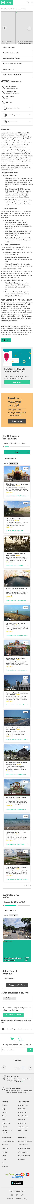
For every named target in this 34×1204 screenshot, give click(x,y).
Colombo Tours (23, 1105)
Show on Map (17, 382)
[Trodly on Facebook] (12, 1195)
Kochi (4, 1159)
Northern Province (16, 9)
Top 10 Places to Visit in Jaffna (12, 64)
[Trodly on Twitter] (22, 1195)
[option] (17, 27)
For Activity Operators (25, 1141)
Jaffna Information (9, 47)
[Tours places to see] (6, 2)
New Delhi (5, 1145)
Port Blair (5, 1166)
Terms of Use (11, 1199)
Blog (3, 1109)
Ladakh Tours (22, 1130)
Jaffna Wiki (9, 102)
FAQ (3, 1119)
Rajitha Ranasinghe (11, 43)
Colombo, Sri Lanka (8, 1141)
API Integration (22, 1152)
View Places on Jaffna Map (11, 58)
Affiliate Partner (23, 1145)
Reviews (4, 1112)
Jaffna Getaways (8, 69)
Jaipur (4, 1156)
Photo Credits (6, 1123)
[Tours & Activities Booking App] (17, 1183)
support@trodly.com (12, 1080)
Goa (3, 1163)
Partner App (22, 1159)
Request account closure (7, 1131)
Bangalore (5, 1148)
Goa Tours (21, 1119)
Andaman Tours (23, 1127)
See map (18, 485)
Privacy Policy (22, 1199)
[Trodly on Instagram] (17, 1195)
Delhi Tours (21, 1109)
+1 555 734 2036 (17, 1082)
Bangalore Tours (23, 1116)
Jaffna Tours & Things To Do (12, 75)
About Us (5, 1105)
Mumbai (4, 1152)
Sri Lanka (7, 9)
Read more (9, 492)
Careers (4, 1127)
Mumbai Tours (22, 1112)
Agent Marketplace (24, 1148)
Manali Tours (22, 1123)
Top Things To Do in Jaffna (11, 53)
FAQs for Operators (24, 1156)
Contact (4, 1116)
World (2, 9)
